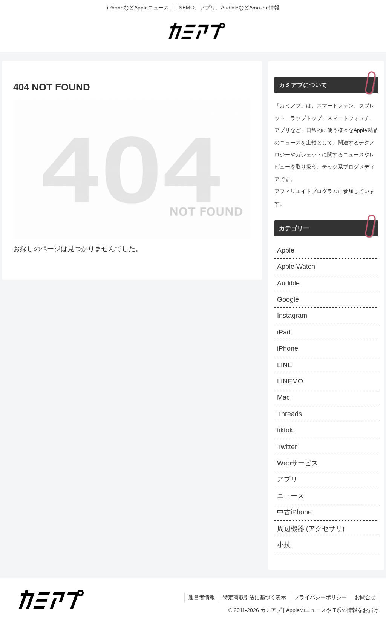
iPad (284, 332)
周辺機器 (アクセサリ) (311, 528)
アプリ (287, 479)
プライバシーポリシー (320, 597)
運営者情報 (201, 597)
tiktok (285, 430)
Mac (283, 397)
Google (288, 299)
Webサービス (297, 463)
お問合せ (365, 597)
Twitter (287, 447)
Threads (289, 414)
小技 (284, 545)
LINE (284, 365)
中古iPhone (294, 512)
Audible (288, 283)
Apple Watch (296, 266)
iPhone (287, 348)
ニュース (290, 496)
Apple (285, 250)
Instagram (292, 315)
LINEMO (290, 381)
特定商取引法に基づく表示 (254, 597)
